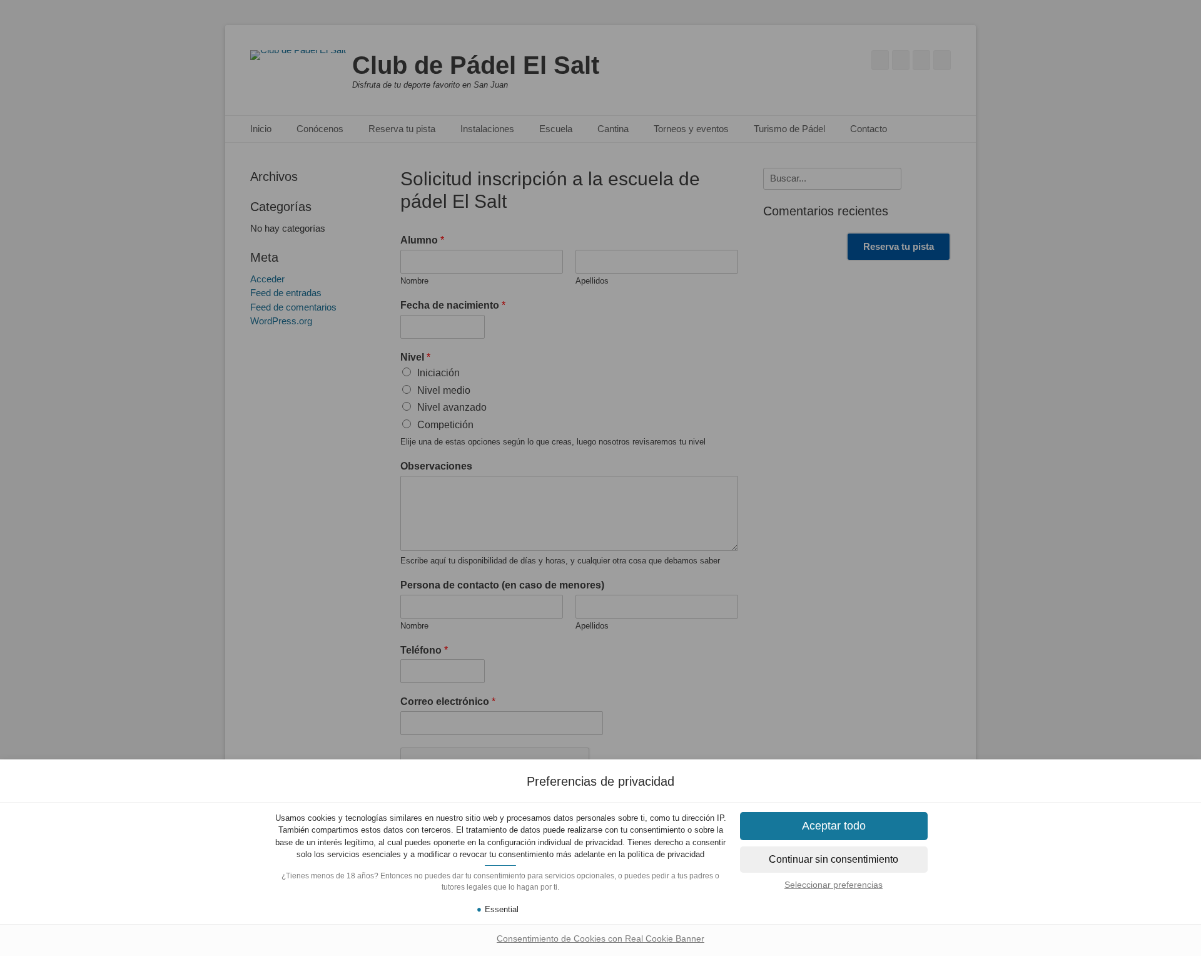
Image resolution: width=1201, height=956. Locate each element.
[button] (834, 859)
